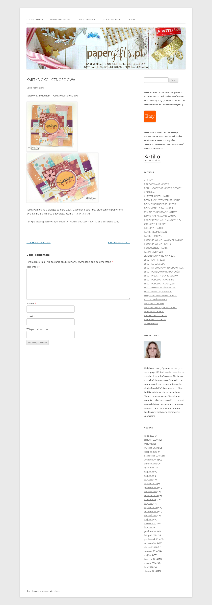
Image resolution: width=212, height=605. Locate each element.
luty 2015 (148, 527)
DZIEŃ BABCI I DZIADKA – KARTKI (160, 204)
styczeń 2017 (150, 483)
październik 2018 (152, 455)
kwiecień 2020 (151, 447)
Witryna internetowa (37, 329)
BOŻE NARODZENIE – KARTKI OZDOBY (162, 188)
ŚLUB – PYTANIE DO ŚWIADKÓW (160, 287)
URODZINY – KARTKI (154, 303)
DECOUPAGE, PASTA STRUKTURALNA (162, 200)
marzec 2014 (150, 563)
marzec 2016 (150, 499)
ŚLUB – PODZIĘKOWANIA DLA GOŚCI (162, 271)
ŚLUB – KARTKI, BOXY (154, 259)
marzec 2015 (150, 523)
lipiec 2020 (149, 435)
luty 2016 (148, 503)
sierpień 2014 (150, 547)
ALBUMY (148, 180)
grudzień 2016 (151, 487)
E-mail (30, 316)
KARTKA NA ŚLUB (119, 242)
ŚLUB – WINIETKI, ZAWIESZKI (158, 291)
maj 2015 (148, 519)
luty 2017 (148, 479)
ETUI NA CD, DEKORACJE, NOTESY (160, 212)
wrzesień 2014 (151, 543)
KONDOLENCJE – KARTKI (156, 247)
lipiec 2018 (149, 467)
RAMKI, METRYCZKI (153, 251)
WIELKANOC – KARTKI (155, 319)
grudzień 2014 (151, 531)
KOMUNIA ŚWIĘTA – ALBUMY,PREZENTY (163, 239)
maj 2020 (148, 443)
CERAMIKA (149, 192)
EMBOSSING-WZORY (112, 19)
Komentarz (33, 266)
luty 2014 (148, 567)
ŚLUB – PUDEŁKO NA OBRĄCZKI (159, 283)
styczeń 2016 (150, 507)
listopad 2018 (150, 451)
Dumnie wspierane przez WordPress (43, 591)
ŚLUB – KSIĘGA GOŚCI (154, 263)
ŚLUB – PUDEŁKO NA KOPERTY (159, 279)
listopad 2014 (150, 535)
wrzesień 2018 (151, 459)
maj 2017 (148, 475)
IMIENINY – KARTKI (153, 227)
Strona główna (34, 19)
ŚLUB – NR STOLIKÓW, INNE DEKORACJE (164, 267)
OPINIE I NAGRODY (86, 19)
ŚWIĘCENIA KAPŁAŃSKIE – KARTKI (160, 295)
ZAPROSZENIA (151, 323)
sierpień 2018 (150, 463)
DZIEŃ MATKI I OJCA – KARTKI (158, 208)
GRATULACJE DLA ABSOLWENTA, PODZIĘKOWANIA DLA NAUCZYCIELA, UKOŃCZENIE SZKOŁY (162, 219)
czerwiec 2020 (151, 439)
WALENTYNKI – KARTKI (155, 315)
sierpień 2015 (150, 515)
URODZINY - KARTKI (87, 221)
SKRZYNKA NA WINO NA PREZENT (160, 255)
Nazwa (31, 303)
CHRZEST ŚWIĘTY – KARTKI (157, 196)
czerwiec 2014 (151, 551)
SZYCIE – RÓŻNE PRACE (155, 299)
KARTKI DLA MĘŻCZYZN (155, 231)
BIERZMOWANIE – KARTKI (156, 184)
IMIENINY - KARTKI (68, 221)
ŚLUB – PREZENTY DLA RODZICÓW (161, 275)
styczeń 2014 (150, 571)
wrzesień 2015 (151, 511)
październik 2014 (152, 539)
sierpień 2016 (150, 491)
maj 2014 (148, 555)
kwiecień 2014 (151, 559)
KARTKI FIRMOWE (153, 235)
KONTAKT (133, 19)
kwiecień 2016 (151, 495)
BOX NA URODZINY (38, 242)
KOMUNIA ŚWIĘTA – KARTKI (157, 243)
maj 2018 (148, 471)
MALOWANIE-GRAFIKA (60, 19)
